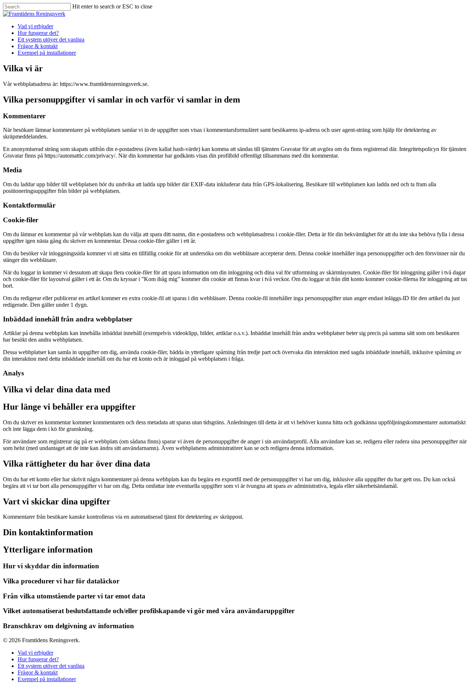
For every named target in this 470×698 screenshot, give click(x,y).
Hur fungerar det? (38, 33)
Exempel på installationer (47, 53)
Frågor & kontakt (38, 46)
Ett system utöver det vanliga (51, 39)
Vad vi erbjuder (35, 26)
